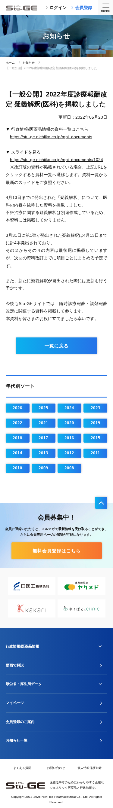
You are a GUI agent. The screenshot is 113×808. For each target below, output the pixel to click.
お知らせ (29, 62)
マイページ (15, 703)
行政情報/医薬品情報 (22, 646)
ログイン (58, 7)
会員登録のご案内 (20, 722)
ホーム (10, 62)
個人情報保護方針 (89, 768)
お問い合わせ (56, 768)
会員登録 (83, 7)
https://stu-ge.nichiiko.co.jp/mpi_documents (51, 136)
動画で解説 (15, 665)
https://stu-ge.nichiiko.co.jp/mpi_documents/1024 (56, 159)
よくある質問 (22, 768)
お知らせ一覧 (16, 740)
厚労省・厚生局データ (24, 684)
